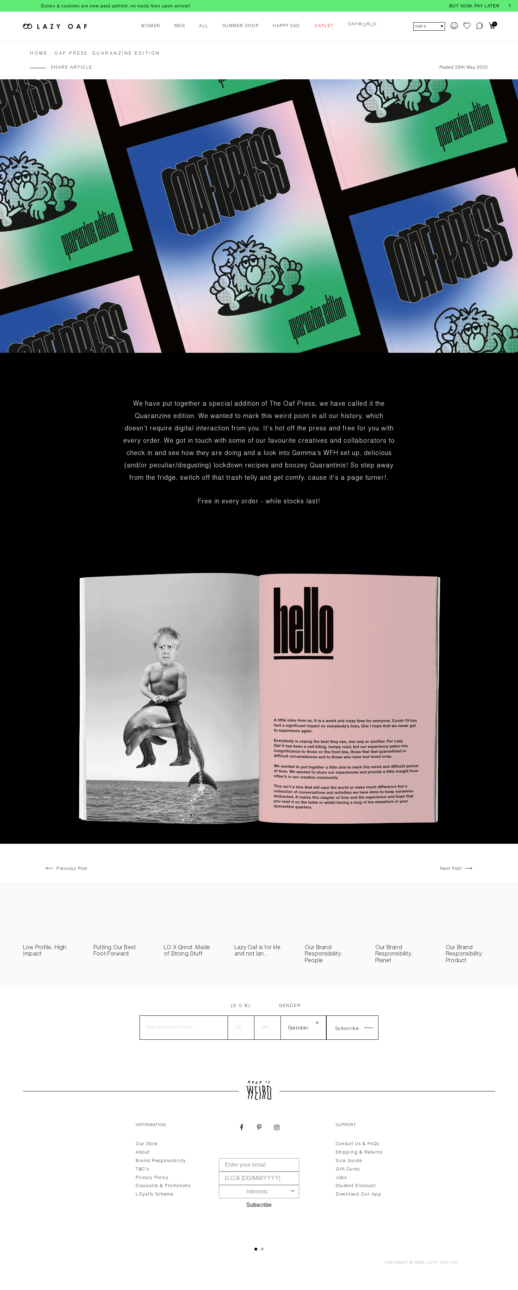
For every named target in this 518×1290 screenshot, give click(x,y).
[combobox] (257, 1191)
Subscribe (259, 1205)
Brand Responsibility (161, 1161)
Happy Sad (286, 26)
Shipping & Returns (359, 1152)
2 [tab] (262, 1249)
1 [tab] (255, 1249)
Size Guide (349, 1161)
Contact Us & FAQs (358, 1144)
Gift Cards (348, 1169)
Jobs (341, 1178)
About (143, 1152)
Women (150, 26)
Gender (290, 1006)
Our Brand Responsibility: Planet (394, 954)
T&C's (142, 1169)
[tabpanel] (259, 1176)
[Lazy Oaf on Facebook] (241, 1128)
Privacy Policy (152, 1178)
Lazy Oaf (438, 1263)
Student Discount (356, 1186)
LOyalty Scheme (154, 1194)
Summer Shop (241, 26)
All (204, 26)
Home (39, 53)
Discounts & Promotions (163, 1186)
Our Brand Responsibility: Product (464, 954)
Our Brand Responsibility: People (324, 954)
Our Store (147, 1144)
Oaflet (324, 26)
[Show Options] (292, 1191)
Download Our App (358, 1194)
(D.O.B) (241, 1006)
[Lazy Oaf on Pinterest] (259, 1128)
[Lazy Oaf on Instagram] (276, 1128)
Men (179, 26)
